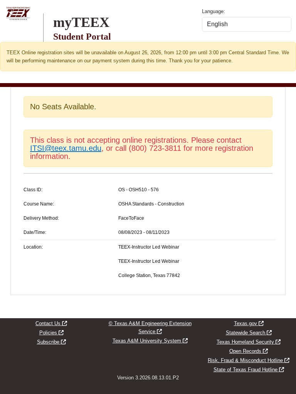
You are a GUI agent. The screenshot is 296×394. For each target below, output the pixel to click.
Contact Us (51, 323)
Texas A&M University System (150, 341)
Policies (51, 333)
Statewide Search (249, 333)
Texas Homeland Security (249, 342)
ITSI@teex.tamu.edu (65, 148)
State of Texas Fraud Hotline (249, 369)
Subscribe (51, 342)
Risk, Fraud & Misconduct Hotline (248, 360)
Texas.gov (249, 323)
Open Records (248, 351)
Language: (213, 11)
